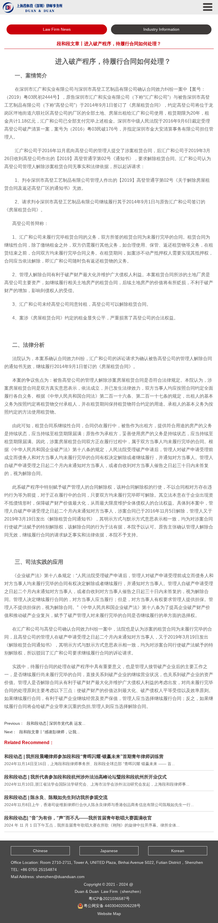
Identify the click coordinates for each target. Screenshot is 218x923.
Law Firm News (57, 29)
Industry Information (161, 29)
